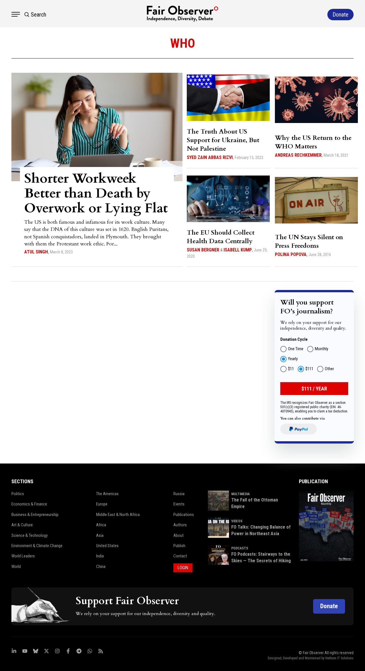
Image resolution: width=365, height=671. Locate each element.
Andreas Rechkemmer (298, 155)
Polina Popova (291, 254)
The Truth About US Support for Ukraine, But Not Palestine (223, 140)
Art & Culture (22, 524)
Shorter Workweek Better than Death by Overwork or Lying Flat (96, 193)
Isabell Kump (238, 250)
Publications (183, 514)
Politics (17, 493)
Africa (101, 524)
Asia (100, 535)
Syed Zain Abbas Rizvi (210, 157)
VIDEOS (236, 521)
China (101, 566)
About (178, 535)
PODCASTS (239, 548)
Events (178, 504)
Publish (179, 545)
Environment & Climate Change (36, 545)
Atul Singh (36, 252)
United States (107, 545)
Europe (102, 504)
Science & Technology (29, 535)
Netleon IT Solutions (339, 658)
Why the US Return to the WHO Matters (313, 142)
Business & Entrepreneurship (34, 514)
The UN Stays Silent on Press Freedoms (309, 241)
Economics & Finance (29, 504)
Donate (329, 606)
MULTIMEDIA (240, 494)
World (16, 566)
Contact (180, 556)
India (100, 556)
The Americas (107, 493)
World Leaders (23, 556)
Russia (178, 493)
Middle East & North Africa (118, 514)
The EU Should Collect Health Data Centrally (220, 236)
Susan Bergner (203, 250)
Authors (180, 524)
